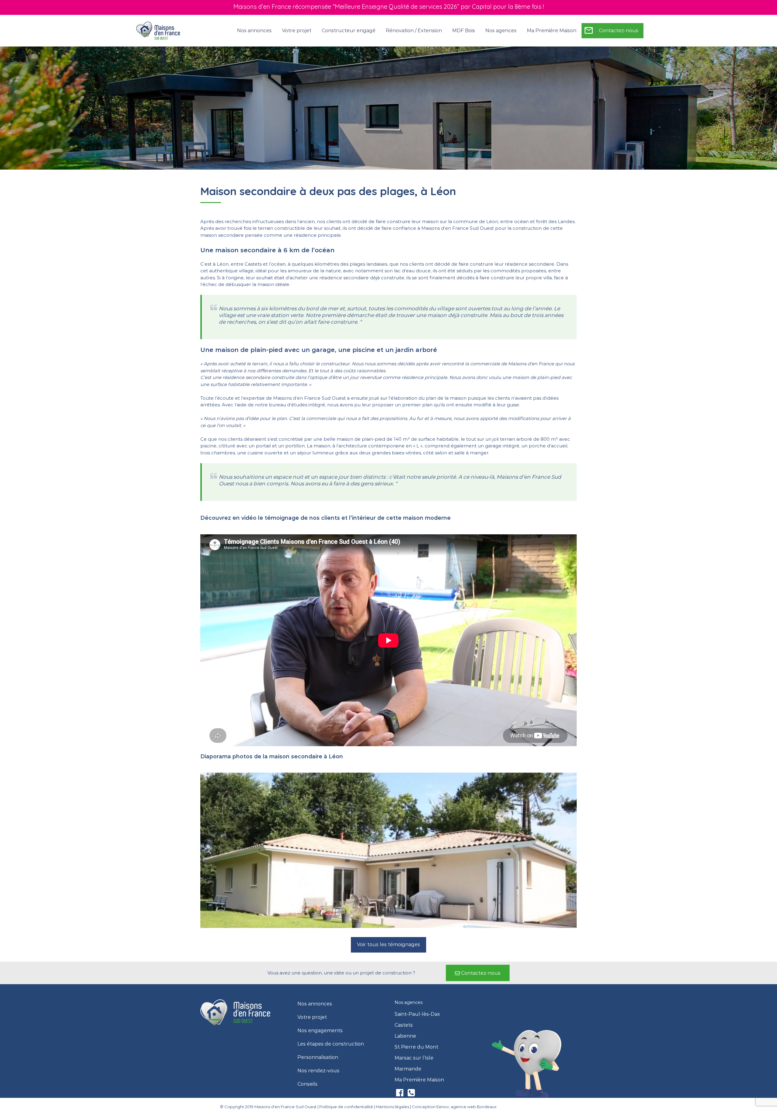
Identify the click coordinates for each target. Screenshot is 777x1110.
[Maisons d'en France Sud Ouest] (159, 30)
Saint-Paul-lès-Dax (417, 1014)
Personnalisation (317, 1057)
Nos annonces (254, 30)
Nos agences (501, 30)
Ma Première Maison (551, 30)
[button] (388, 945)
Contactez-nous (618, 30)
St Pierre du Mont (416, 1047)
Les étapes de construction (330, 1044)
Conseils (307, 1084)
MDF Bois (463, 30)
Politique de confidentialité (346, 1106)
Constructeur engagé (348, 30)
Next (568, 850)
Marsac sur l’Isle (414, 1058)
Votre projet (312, 1017)
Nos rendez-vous (318, 1070)
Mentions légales (392, 1106)
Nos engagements (320, 1030)
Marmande (408, 1069)
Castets (404, 1025)
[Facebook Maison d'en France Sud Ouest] (400, 1094)
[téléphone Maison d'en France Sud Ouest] (411, 1094)
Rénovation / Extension (414, 30)
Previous (209, 850)
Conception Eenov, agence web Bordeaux (454, 1106)
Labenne (405, 1036)
